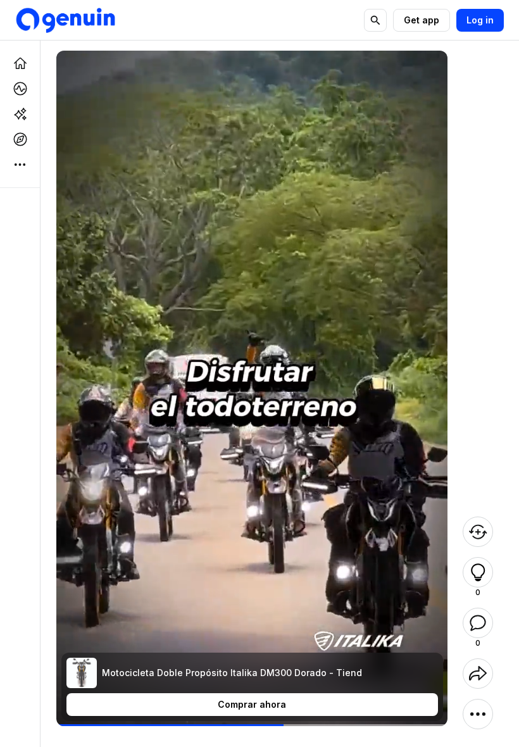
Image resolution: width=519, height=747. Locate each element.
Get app (421, 20)
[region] (252, 725)
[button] (478, 572)
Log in (480, 20)
